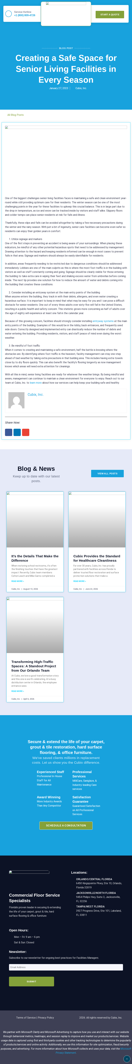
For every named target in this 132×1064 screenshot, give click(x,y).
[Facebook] (62, 992)
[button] (66, 23)
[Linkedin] (69, 992)
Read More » (17, 581)
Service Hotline (22, 12)
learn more (36, 382)
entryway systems (103, 321)
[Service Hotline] (8, 14)
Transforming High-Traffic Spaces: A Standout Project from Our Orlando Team (33, 666)
